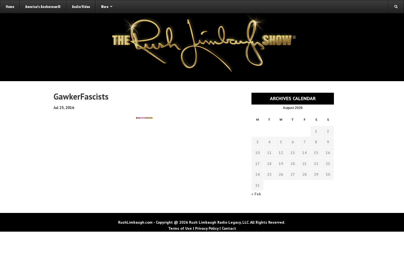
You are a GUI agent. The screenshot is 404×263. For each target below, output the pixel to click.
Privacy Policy (206, 228)
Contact (229, 228)
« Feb (256, 193)
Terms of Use (180, 228)
